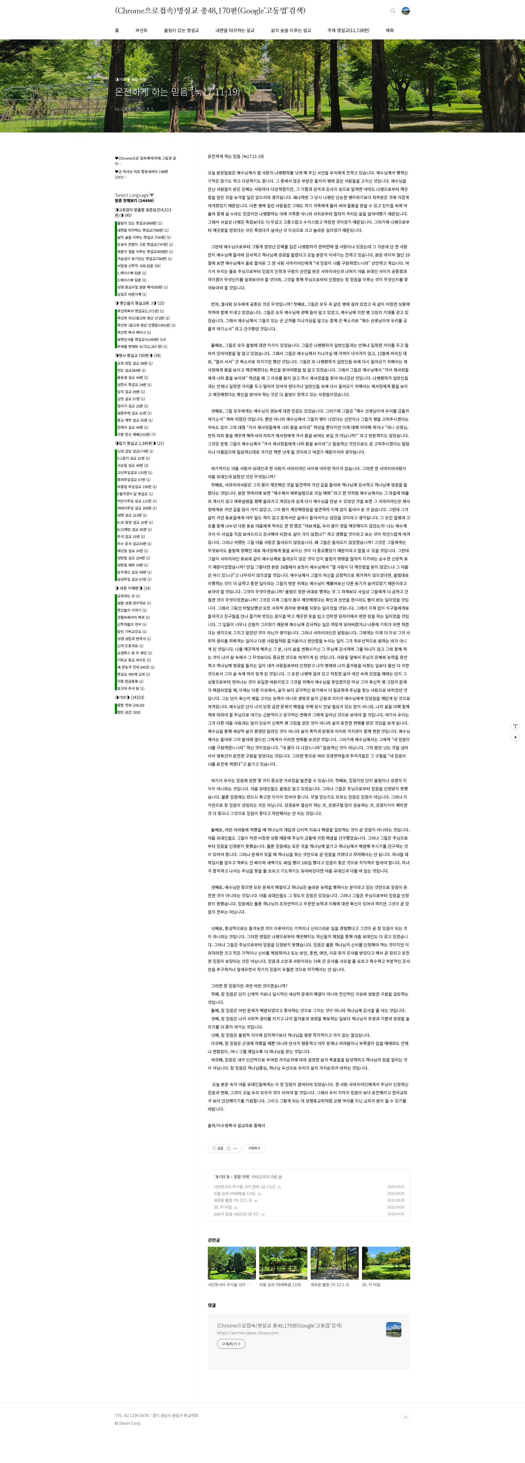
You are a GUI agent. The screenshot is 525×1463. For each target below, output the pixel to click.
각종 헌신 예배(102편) (136, 434)
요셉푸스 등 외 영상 (134, 652)
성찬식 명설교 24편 (134, 384)
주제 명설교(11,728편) (348, 30)
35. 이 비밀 (223, 1207)
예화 (390, 30)
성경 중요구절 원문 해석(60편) (142, 287)
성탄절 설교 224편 (133, 557)
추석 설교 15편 (131, 536)
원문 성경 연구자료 (134, 603)
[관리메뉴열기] (515, 726)
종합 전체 (241, 1176)
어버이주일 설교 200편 (137, 508)
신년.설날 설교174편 (135, 451)
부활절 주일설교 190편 (137, 486)
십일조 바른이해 (132, 294)
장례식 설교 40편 (132, 427)
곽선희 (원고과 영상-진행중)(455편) (146, 325)
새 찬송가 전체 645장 (135, 667)
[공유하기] (228, 1148)
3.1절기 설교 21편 (133, 458)
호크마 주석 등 (130, 688)
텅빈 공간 (129, 712)
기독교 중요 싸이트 (134, 660)
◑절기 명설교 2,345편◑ (139, 443)
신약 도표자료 (130, 645)
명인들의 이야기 (132, 610)
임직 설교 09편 (131, 391)
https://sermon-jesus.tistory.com (248, 1332)
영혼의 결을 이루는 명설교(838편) (145, 251)
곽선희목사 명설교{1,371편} (140, 310)
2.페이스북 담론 (131, 280)
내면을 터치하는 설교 (235, 30)
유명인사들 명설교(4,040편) (141, 339)
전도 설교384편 (131, 370)
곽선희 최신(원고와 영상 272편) (143, 318)
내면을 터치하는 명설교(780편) (143, 230)
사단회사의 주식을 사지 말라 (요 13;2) (245, 1186)
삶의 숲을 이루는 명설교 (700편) (144, 237)
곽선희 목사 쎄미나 (134, 332)
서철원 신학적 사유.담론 (139, 265)
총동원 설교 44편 (132, 377)
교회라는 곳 (128, 595)
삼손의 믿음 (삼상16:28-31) (236, 1214)
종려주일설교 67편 (133, 479)
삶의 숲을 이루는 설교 (291, 30)
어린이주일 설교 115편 (137, 500)
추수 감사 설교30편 (134, 543)
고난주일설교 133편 (134, 472)
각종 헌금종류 (130, 681)
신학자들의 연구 (132, 624)
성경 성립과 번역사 (134, 638)
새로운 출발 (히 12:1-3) (233, 1200)
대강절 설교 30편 (132, 550)
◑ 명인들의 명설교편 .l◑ (140, 303)
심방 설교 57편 (131, 398)
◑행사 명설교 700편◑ (138, 355)
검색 (393, 11)
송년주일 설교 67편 (134, 579)
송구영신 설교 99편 (134, 572)
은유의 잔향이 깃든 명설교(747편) (145, 244)
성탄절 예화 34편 (132, 565)
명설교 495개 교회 (133, 674)
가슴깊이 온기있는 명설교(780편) (144, 258)
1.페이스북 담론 (131, 272)
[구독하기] (515, 737)
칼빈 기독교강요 (132, 631)
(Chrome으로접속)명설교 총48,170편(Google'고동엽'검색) (210, 10)
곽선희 (141, 30)
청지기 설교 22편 (132, 405)
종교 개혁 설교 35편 (135, 420)
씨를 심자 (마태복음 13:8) (235, 1193)
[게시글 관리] (235, 1148)
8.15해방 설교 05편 (134, 529)
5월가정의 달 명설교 (135, 493)
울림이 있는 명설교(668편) (139, 223)
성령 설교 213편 (132, 515)
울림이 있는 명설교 (181, 30)
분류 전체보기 (134, 200)
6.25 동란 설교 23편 (135, 522)
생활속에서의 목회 (133, 617)
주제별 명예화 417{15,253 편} (142, 346)
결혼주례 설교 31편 (134, 413)
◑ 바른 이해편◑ (133, 588)
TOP (405, 1417)
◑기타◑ (222, 1176)
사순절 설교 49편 (132, 465)
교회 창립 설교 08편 (135, 363)
